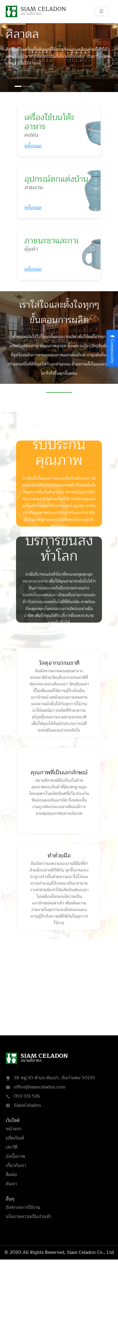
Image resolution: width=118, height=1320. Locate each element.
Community (112, 351)
